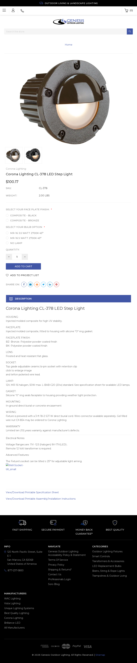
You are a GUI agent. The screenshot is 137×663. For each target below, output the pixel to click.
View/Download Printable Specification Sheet (32, 492)
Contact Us (54, 574)
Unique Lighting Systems (19, 608)
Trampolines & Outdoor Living (109, 575)
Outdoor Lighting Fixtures (107, 551)
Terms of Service (58, 559)
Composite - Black (23, 215)
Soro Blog (54, 584)
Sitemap (100, 654)
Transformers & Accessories (108, 561)
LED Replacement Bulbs (106, 566)
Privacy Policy (56, 564)
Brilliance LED (12, 622)
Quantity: (12, 249)
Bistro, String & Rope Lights (108, 570)
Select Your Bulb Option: (25, 227)
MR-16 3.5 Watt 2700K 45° (26, 233)
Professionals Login (59, 579)
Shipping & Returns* (60, 569)
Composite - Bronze (24, 220)
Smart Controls (101, 556)
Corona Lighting (13, 617)
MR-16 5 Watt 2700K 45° (25, 238)
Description (23, 298)
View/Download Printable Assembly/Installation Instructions (41, 498)
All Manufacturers (14, 627)
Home (68, 44)
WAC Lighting (12, 598)
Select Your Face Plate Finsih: (29, 209)
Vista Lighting (12, 603)
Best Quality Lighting (16, 613)
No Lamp (16, 243)
